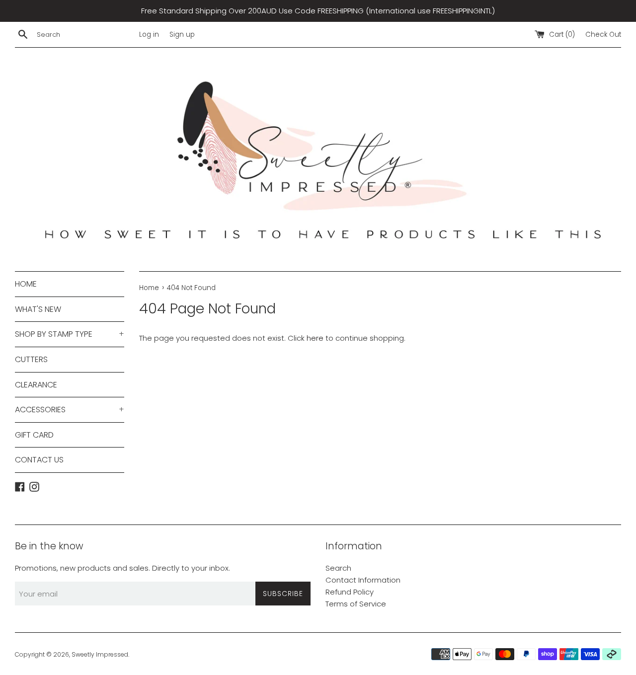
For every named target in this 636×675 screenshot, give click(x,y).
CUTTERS (31, 359)
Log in (149, 34)
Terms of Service (355, 604)
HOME (26, 284)
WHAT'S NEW (38, 309)
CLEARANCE (36, 384)
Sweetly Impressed (100, 654)
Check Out (603, 34)
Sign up (182, 34)
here (315, 338)
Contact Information (362, 580)
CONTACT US (39, 459)
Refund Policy (349, 592)
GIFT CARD (34, 435)
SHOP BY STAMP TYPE (69, 334)
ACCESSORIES (69, 409)
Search (338, 568)
